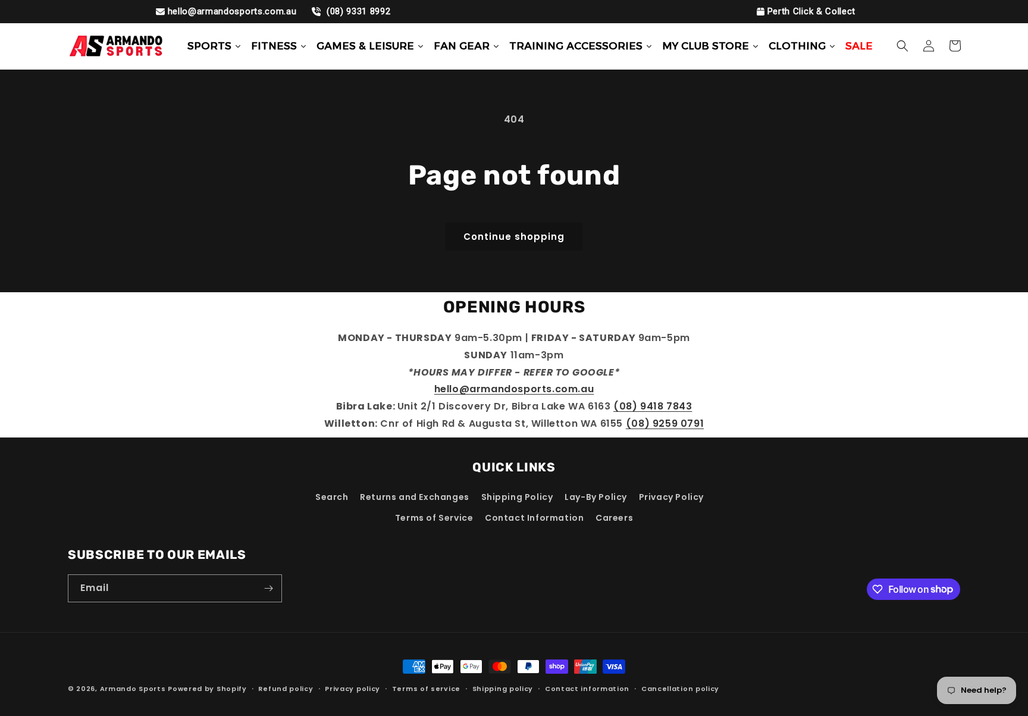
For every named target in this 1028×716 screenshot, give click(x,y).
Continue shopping (514, 236)
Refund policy (285, 688)
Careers (614, 518)
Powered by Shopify (207, 688)
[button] (902, 46)
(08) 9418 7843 (652, 406)
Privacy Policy (671, 497)
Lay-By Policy (596, 497)
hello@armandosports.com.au (232, 11)
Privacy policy (352, 688)
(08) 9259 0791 (665, 423)
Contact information (587, 688)
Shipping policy (503, 688)
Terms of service (426, 688)
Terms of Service (434, 518)
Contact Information (534, 518)
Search (332, 497)
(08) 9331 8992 (357, 11)
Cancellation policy (680, 688)
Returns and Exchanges (414, 497)
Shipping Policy (517, 497)
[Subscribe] (268, 588)
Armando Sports (133, 688)
